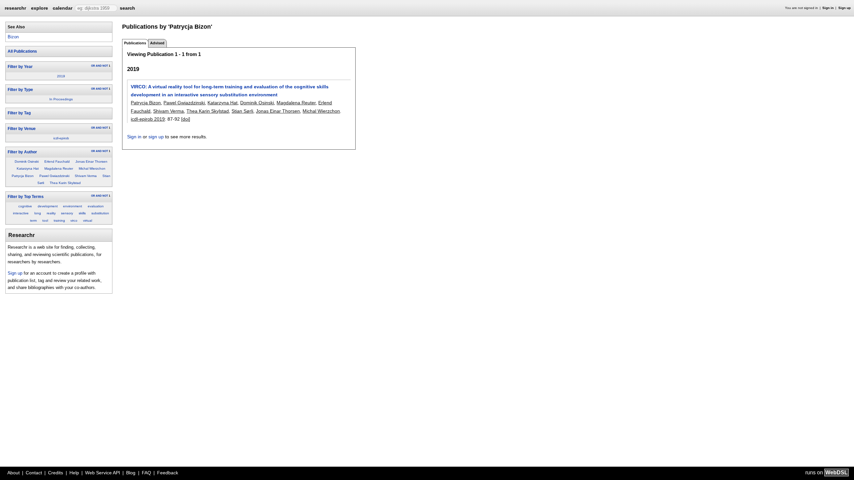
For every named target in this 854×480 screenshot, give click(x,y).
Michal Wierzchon (92, 168)
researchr (15, 7)
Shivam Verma (86, 176)
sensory (67, 213)
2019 (61, 76)
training (59, 220)
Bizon (13, 36)
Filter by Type (20, 90)
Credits (55, 472)
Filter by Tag (19, 113)
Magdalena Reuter (58, 168)
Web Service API (102, 472)
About (13, 472)
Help (74, 472)
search (127, 8)
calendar (62, 8)
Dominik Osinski (27, 161)
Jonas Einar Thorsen (91, 161)
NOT (105, 65)
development (48, 206)
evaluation (96, 206)
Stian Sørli (242, 111)
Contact (34, 472)
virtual (87, 220)
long (37, 213)
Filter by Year (20, 67)
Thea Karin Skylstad (65, 183)
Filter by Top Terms (26, 197)
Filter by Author (22, 152)
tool (45, 220)
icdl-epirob (61, 138)
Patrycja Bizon (23, 176)
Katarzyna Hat (28, 168)
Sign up (844, 8)
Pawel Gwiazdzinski (54, 176)
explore (39, 8)
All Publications (22, 51)
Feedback (167, 472)
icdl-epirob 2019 (148, 119)
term (33, 220)
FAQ (146, 472)
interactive (21, 213)
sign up (156, 136)
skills (82, 213)
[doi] (185, 119)
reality (51, 213)
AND (99, 65)
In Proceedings (61, 99)
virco (73, 220)
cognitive (25, 206)
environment (72, 206)
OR (93, 65)
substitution (100, 213)
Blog (130, 472)
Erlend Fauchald (57, 161)
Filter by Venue (22, 129)
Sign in (828, 8)
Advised (157, 43)
